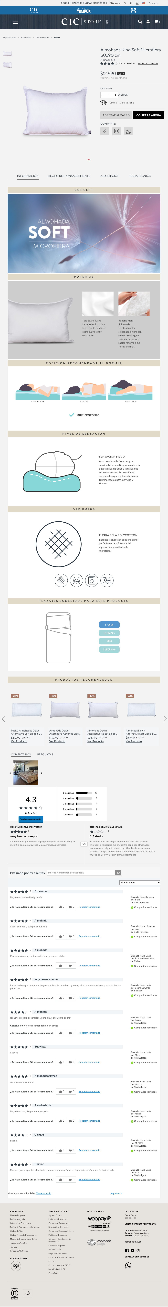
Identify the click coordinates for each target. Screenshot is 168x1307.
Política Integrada (17, 1219)
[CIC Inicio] (81, 21)
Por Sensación (42, 37)
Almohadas (26, 37)
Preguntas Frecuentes (57, 1253)
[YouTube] (132, 1250)
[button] (148, 22)
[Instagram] (137, 1250)
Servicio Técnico (54, 1249)
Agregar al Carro (116, 115)
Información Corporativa (20, 1223)
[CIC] (34, 10)
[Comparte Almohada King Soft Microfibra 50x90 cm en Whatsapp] (130, 131)
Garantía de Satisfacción (58, 1223)
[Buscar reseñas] (118, 872)
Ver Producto (19, 741)
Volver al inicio (43, 1193)
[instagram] (118, 131)
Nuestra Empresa (17, 1215)
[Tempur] (84, 10)
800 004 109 (130, 1218)
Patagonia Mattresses (19, 1251)
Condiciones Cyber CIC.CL (59, 1265)
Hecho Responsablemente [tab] (69, 176)
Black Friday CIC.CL (56, 1269)
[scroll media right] (41, 772)
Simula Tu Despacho (122, 102)
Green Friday (54, 1273)
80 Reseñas (129, 63)
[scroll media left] (10, 772)
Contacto (52, 1261)
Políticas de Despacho (57, 1235)
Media (57, 37)
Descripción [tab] (110, 176)
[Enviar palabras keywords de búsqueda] (140, 22)
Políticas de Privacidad (57, 1219)
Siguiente (116, 1193)
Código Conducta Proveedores (23, 1235)
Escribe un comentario (148, 63)
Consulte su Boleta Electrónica (61, 1257)
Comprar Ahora (148, 115)
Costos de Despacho (56, 1245)
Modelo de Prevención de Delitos (23, 1239)
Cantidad (106, 88)
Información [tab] (28, 176)
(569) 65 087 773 (142, 1236)
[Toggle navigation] (15, 21)
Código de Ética (16, 1231)
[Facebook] (127, 1250)
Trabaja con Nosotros (18, 1243)
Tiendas (13, 1247)
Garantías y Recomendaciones (61, 1231)
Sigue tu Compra (55, 1215)
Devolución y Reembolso (58, 1227)
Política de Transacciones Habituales (25, 1227)
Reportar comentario (89, 907)
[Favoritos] (89, 160)
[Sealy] (133, 10)
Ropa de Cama (9, 37)
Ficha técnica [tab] (140, 176)
